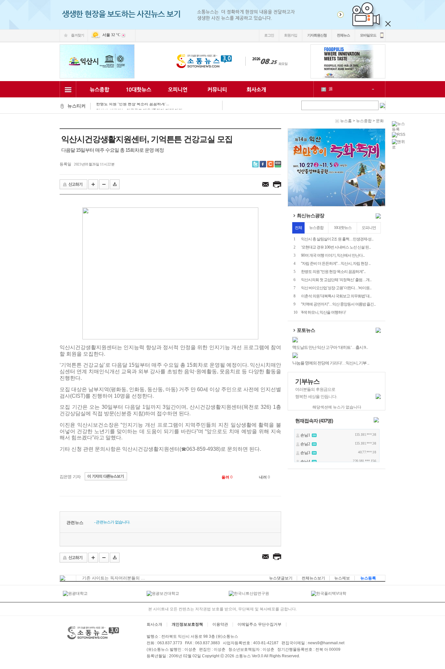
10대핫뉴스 (343, 227)
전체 (298, 227)
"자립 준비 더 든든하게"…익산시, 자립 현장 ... (335, 263)
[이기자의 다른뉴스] (104, 476)
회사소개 (154, 624)
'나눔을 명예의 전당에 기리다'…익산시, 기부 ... (330, 363)
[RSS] (398, 134)
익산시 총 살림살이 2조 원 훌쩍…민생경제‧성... (337, 239)
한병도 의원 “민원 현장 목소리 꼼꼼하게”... (333, 271)
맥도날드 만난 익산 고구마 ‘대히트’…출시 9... (330, 347)
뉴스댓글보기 (281, 578)
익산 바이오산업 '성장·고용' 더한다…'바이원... (336, 288)
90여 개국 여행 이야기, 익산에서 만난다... (333, 255)
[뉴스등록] (400, 129)
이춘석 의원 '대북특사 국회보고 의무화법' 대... (336, 296)
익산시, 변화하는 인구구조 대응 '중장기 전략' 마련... (140, 106)
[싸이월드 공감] (270, 164)
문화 (380, 121)
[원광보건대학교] (163, 593)
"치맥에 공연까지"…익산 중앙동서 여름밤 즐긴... (338, 304)
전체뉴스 (343, 35)
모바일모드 (368, 35)
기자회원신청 (317, 35)
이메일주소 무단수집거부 (259, 624)
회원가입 (290, 35)
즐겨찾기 (77, 35)
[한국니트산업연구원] (249, 593)
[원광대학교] (75, 593)
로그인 (269, 35)
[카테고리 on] (68, 89)
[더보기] (378, 217)
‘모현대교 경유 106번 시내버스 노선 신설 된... (336, 247)
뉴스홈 (346, 121)
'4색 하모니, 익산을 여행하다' (323, 312)
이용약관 (220, 624)
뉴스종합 (364, 121)
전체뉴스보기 (313, 578)
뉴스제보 (342, 578)
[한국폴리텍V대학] (328, 593)
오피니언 (369, 227)
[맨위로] (400, 147)
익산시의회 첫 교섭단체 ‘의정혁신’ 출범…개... (336, 280)
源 (331, 89)
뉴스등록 (368, 578)
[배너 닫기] (388, 23)
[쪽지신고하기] (73, 184)
